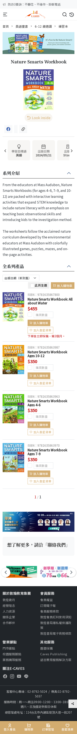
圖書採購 (46, 648)
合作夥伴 (9, 622)
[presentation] (5, 151)
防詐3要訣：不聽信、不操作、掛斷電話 (34, 4)
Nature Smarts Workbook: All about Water (50, 301)
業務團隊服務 (12, 659)
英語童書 (22, 26)
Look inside (41, 117)
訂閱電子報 (48, 605)
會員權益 (46, 599)
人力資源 (9, 611)
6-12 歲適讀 (43, 26)
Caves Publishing (53, 654)
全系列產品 (13, 266)
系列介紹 (11, 173)
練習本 (63, 26)
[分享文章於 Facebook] (8, 129)
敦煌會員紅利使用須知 (55, 617)
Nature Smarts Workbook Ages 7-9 (47, 452)
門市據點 (9, 648)
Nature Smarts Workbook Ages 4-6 (47, 402)
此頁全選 (41, 285)
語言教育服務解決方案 (55, 659)
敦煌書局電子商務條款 (55, 633)
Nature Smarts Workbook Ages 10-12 (47, 354)
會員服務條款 (49, 611)
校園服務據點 (12, 654)
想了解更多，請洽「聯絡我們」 (38, 544)
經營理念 (9, 605)
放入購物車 (65, 285)
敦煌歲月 (9, 599)
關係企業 (9, 617)
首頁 (6, 26)
